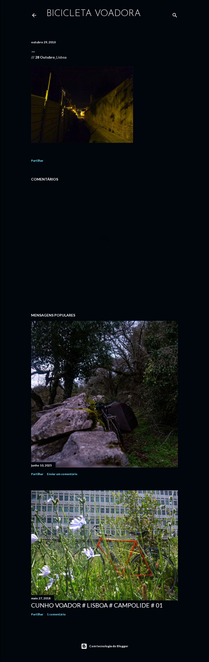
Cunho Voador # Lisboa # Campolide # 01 (97, 605)
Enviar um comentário (62, 474)
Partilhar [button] (37, 160)
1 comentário (56, 614)
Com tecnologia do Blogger (108, 646)
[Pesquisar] (175, 14)
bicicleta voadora (93, 13)
